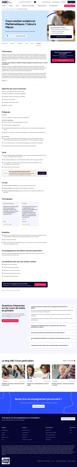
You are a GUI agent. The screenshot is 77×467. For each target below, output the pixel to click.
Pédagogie (19, 43)
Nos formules (48, 430)
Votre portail (57, 2)
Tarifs (26, 43)
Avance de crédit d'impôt (50, 434)
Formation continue (26, 439)
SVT (2, 439)
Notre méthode (25, 432)
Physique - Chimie (5, 437)
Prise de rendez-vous (38, 406)
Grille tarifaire (48, 439)
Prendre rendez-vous (40, 284)
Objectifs (12, 43)
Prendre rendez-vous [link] (70, 5)
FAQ (70, 432)
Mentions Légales (71, 461)
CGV (53, 461)
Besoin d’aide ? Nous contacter (10, 320)
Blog (71, 430)
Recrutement (24, 434)
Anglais (3, 434)
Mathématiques (5, 430)
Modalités (38, 43)
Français (3, 432)
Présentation (5, 43)
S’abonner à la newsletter (68, 418)
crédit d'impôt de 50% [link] (21, 35)
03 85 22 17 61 (71, 2)
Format (32, 43)
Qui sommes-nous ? (26, 430)
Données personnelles (61, 461)
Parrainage (24, 437)
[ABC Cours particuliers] (7, 2)
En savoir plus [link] (42, 173)
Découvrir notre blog (68, 360)
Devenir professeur (46, 2)
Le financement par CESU (50, 437)
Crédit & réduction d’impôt (51, 432)
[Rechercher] (35, 2)
